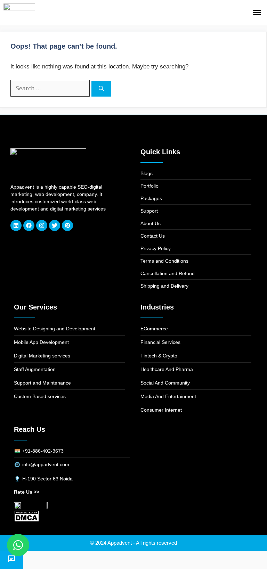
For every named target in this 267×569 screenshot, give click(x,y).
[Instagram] (41, 225)
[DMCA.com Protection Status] (26, 520)
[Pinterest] (67, 225)
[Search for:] (50, 88)
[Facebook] (28, 225)
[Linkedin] (16, 225)
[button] (257, 12)
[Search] (101, 89)
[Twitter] (54, 225)
